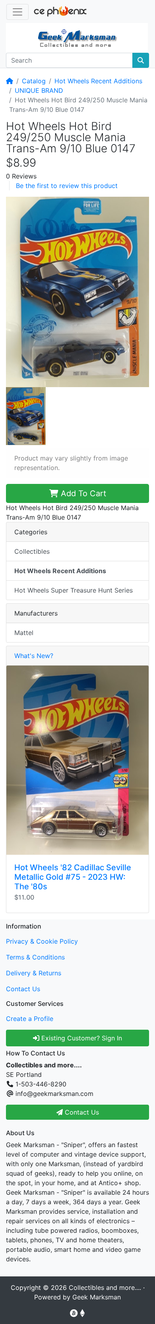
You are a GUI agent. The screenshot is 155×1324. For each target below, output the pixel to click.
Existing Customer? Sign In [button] (80, 1038)
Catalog (34, 81)
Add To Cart (82, 493)
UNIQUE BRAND (39, 90)
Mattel (23, 633)
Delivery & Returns (33, 973)
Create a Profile (29, 1019)
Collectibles (32, 551)
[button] (77, 291)
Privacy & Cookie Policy (42, 941)
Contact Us (23, 989)
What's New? (33, 656)
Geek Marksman (96, 1297)
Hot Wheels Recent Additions (98, 81)
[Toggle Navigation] (17, 12)
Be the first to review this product (67, 186)
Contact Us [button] (81, 1112)
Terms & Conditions (35, 957)
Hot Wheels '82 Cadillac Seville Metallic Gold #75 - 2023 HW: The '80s (72, 877)
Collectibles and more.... (105, 1287)
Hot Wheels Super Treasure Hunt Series (73, 590)
